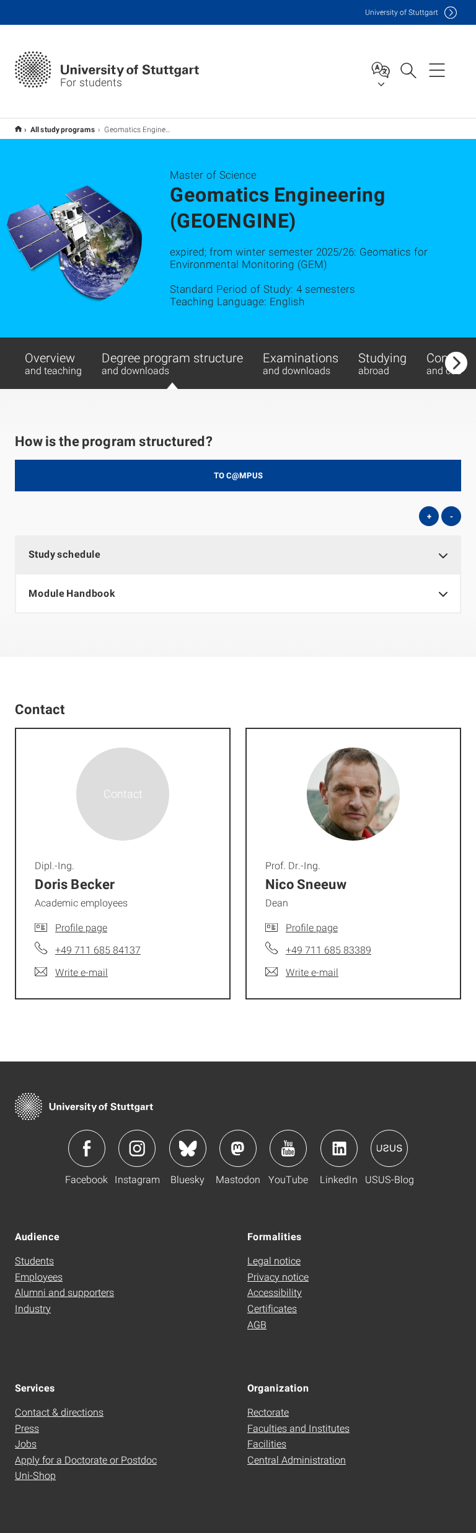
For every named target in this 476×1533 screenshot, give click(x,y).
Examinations (300, 363)
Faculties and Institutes (298, 1427)
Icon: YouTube (288, 1148)
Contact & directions (59, 1411)
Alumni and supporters (64, 1291)
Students (34, 1260)
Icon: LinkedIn (339, 1148)
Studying (382, 363)
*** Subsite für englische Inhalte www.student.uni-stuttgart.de (18, 128)
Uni (401, 12)
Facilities (266, 1443)
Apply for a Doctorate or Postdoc (86, 1459)
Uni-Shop (35, 1475)
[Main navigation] (437, 69)
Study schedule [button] (64, 553)
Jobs (26, 1443)
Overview (53, 363)
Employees (39, 1276)
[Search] (408, 69)
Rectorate (268, 1411)
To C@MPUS (238, 475)
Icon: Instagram (137, 1148)
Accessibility (274, 1291)
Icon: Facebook (86, 1148)
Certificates (272, 1308)
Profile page (81, 927)
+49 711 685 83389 (328, 949)
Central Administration (296, 1459)
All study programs (62, 129)
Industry (33, 1308)
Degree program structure (172, 363)
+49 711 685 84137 (98, 949)
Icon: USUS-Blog (389, 1148)
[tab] (238, 554)
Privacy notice (278, 1276)
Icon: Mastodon (238, 1148)
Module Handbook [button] (72, 592)
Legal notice (274, 1260)
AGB (257, 1324)
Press (27, 1427)
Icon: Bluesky (187, 1148)
